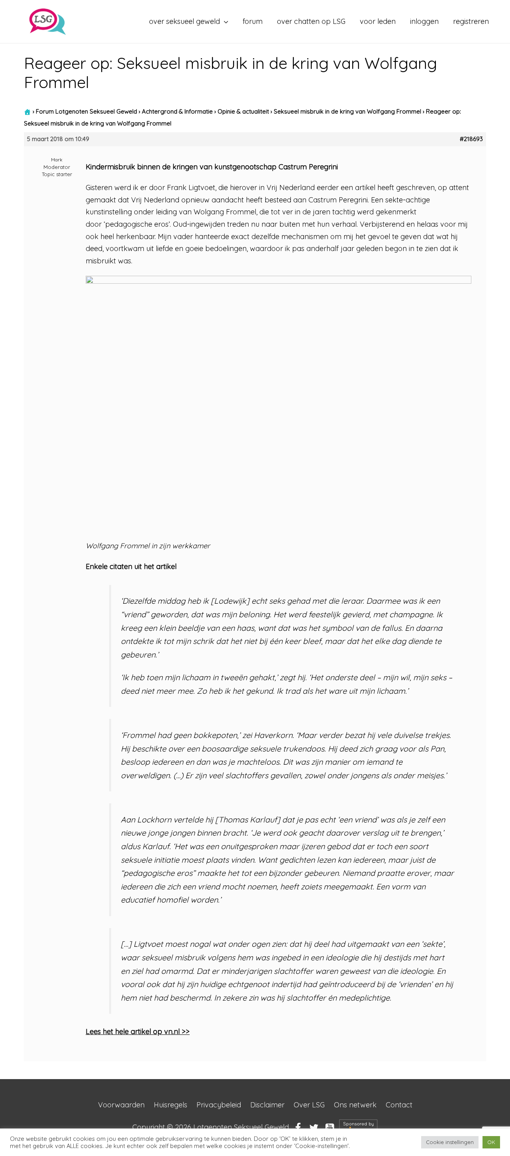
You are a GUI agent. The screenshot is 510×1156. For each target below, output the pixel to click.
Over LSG (309, 1104)
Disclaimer (267, 1104)
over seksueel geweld (184, 21)
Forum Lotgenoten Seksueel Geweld (86, 111)
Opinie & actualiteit (243, 111)
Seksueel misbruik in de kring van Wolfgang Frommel (347, 111)
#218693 (471, 139)
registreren (471, 21)
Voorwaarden (121, 1104)
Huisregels (170, 1104)
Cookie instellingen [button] (450, 1142)
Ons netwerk (355, 1104)
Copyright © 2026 (210, 1127)
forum (253, 21)
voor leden (378, 21)
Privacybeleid (218, 1104)
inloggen (424, 21)
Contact (399, 1104)
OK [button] (491, 1142)
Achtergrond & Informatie (177, 111)
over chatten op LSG (311, 21)
